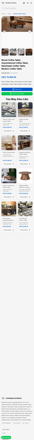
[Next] (29, 31)
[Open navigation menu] (31, 2)
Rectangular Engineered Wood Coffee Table (8, 220)
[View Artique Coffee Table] (25, 109)
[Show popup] (32, 8)
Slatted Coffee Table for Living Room (24, 187)
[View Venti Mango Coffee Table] (25, 208)
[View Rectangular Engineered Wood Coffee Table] (8, 208)
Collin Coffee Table (9, 152)
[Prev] (4, 31)
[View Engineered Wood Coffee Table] (25, 142)
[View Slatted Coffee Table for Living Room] (25, 175)
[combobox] (17, 8)
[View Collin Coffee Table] (8, 142)
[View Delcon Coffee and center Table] (8, 109)
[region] (17, 31)
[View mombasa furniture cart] (24, 2)
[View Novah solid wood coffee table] (8, 175)
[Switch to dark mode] (27, 2)
